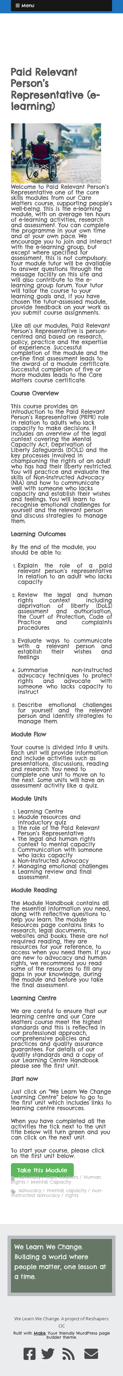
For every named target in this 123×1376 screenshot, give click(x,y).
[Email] (91, 1354)
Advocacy (29, 1177)
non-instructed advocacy (57, 1192)
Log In (23, 35)
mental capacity (66, 1190)
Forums (51, 49)
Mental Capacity (51, 1182)
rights (72, 1195)
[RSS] (68, 1354)
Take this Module (42, 1170)
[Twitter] (48, 1354)
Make (40, 1333)
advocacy (29, 1190)
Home (23, 49)
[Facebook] (30, 1354)
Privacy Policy (88, 49)
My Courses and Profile (69, 35)
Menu (28, 5)
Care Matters (62, 1177)
